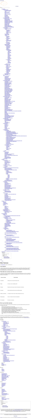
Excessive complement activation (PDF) (11, 232)
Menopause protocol (8, 40)
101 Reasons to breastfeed (8, 10)
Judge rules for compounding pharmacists (11, 135)
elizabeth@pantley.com (26, 317)
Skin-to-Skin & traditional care (7, 330)
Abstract (7, 170)
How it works (9, 52)
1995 (5, 250)
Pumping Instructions (7, 68)
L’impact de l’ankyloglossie (8, 154)
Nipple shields (6, 114)
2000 (5, 237)
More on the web (7, 228)
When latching (8, 142)
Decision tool (8, 42)
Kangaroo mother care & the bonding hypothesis (8, 78)
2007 (5, 229)
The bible (6, 127)
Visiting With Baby (7, 189)
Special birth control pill (9, 62)
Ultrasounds (6, 208)
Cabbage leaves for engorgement (9, 102)
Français (3, 379)
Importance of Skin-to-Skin (8, 168)
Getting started (9, 53)
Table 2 (9, 175)
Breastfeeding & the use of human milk (11, 132)
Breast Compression (8, 66)
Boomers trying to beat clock (8, 211)
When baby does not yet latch (8, 95)
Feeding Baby (3, 383)
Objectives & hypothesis (9, 172)
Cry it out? (6, 194)
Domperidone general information (8, 49)
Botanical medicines (7, 19)
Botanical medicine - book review (8, 146)
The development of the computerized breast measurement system (14, 140)
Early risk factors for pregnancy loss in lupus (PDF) (12, 231)
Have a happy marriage (7, 185)
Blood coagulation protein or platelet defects (10, 223)
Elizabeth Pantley (3, 264)
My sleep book (6, 196)
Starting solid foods (7, 93)
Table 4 (9, 176)
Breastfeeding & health (4, 374)
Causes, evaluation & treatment (5, 398)
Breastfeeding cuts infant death (8, 21)
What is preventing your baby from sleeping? (10, 199)
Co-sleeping (6, 193)
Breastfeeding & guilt (7, 100)
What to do (4, 202)
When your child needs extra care (6, 375)
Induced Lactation (5, 27)
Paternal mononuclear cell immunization (11, 239)
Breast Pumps (8, 67)
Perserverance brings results (9, 139)
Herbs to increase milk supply (8, 110)
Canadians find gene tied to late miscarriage (11, 233)
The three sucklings (7, 17)
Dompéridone (6, 153)
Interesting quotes (5, 123)
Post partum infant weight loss (8, 90)
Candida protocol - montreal (8, 103)
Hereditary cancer (7, 24)
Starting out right (7, 16)
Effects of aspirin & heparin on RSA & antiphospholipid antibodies (14, 242)
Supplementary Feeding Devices (8, 70)
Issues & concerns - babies (6, 80)
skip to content (2, 0)
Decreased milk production (8, 105)
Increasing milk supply (7, 64)
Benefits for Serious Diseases (8, 18)
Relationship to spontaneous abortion (10, 219)
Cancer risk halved (7, 23)
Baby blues (6, 182)
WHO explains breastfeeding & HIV (9, 116)
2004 (5, 234)
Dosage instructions (9, 56)
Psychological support (6, 209)
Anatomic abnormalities (8, 225)
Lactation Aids (8, 71)
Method (7, 173)
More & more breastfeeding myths (7, 122)
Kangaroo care (6, 77)
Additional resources (5, 129)
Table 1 (9, 174)
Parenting (3, 159)
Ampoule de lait (7, 151)
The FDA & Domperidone (9, 55)
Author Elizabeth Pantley (8, 191)
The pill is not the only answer (8, 188)
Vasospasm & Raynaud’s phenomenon (9, 115)
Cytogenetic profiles (7, 216)
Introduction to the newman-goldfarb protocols (7, 35)
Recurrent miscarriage (4, 213)
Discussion (6, 339)
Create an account (6, 256)
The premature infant (7, 79)
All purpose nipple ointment (8, 97)
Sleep (4, 192)
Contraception (8, 59)
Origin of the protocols (7, 37)
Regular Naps (6, 197)
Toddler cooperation (7, 164)
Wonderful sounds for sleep (8, 200)
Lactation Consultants (7, 72)
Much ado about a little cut (8, 186)
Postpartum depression (7, 187)
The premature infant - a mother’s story (8, 73)
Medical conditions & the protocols (8, 46)
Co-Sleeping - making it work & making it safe (9, 355)
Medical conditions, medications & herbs (7, 44)
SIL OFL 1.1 (26, 417)
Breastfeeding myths (5, 118)
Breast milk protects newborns (8, 88)
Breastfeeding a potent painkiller (9, 20)
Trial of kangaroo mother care (8, 180)
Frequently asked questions (8, 31)
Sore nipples (6, 113)
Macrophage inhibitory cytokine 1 (10, 235)
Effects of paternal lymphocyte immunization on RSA (12, 241)
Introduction (7, 171)
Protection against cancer (8, 25)
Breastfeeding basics (5, 9)
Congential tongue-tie (7, 86)
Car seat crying (6, 161)
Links (5, 150)
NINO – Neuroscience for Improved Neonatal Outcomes (11, 167)
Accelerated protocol (7, 39)
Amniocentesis (6, 206)
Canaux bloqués (7, 152)
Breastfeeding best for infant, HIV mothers (10, 101)
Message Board (4, 251)
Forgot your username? (6, 257)
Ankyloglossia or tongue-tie (8, 82)
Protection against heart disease (8, 26)
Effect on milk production (9, 58)
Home (2, 363)
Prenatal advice (3, 390)
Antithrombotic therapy (9, 243)
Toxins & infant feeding (8, 94)
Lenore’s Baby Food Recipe (8, 165)
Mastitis (6, 111)
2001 (5, 236)
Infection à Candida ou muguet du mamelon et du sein (11, 155)
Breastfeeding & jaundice (8, 83)
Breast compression (7, 12)
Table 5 (9, 177)
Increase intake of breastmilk (8, 91)
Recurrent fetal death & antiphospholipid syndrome (12, 248)
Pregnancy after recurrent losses (10, 240)
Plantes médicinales (7, 156)
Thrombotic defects (7, 224)
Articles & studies (7, 130)
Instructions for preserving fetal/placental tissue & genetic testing (12, 215)
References (7, 179)
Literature (6, 124)
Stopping (9, 57)
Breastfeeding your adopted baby (8, 30)
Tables (5, 227)
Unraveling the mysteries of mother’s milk (11, 141)
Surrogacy (4, 204)
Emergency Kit (6, 184)
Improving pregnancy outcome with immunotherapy (12, 246)
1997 (5, 247)
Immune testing (5, 214)
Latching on (6, 15)
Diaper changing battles (7, 162)
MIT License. (16, 417)
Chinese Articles (5, 158)
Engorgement (6, 106)
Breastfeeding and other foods (9, 144)
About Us (3, 370)
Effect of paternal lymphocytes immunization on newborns (13, 249)
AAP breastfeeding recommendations (10, 131)
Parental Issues (5, 181)
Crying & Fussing (4, 321)
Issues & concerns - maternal (6, 96)
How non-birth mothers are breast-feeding (11, 133)
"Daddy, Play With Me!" (8, 183)
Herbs (7, 63)
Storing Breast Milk (8, 69)
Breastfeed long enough (8, 14)
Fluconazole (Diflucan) (7, 107)
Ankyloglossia (6, 81)
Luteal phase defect (5, 203)
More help (3, 369)
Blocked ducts (6, 98)
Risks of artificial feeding (8, 92)
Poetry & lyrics (6, 125)
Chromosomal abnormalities (8, 218)
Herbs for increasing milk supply (9, 109)
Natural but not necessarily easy (10, 138)
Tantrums (6, 163)
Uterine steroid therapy (9, 238)
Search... (1, 7)
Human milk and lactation (9, 134)
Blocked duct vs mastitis (8, 99)
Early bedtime (6, 195)
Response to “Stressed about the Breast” (11, 137)
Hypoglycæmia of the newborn (8, 89)
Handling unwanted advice (6, 346)
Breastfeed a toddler (7, 84)
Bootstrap (1, 417)
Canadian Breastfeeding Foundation (18, 409)
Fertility (6, 207)
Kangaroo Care (3, 384)
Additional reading (4, 399)
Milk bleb (6, 112)
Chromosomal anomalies (9, 220)
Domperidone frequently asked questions (8, 48)
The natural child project (8, 198)
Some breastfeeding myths (8, 119)
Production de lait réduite (8, 157)
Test (3, 205)
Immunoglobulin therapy (9, 245)
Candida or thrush (7, 85)
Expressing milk (7, 87)
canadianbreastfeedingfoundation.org (16, 410)
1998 (5, 244)
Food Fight (6, 166)
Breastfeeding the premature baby (7, 76)
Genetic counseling (8, 222)
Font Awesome (19, 417)
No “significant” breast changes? (8, 43)
